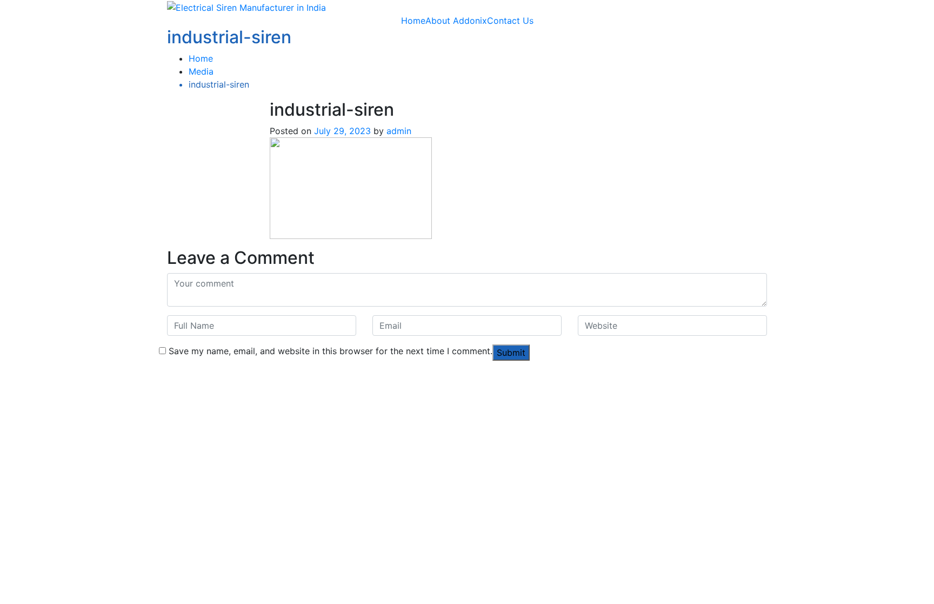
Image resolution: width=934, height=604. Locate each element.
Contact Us (510, 20)
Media (201, 71)
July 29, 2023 (342, 130)
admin (398, 130)
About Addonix (456, 20)
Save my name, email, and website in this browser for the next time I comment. (330, 351)
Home (413, 20)
